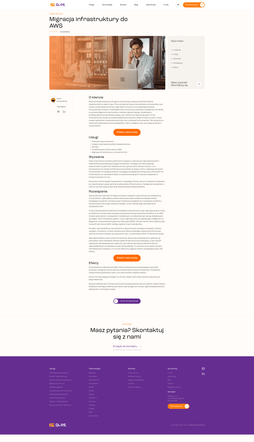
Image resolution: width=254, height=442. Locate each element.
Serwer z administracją (58, 376)
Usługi (91, 5)
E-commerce (65, 31)
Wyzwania (177, 59)
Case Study (151, 5)
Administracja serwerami (58, 373)
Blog (136, 5)
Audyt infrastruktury (57, 398)
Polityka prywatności (196, 425)
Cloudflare (93, 376)
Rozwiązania (177, 63)
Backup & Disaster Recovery (60, 405)
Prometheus (93, 383)
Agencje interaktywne (136, 380)
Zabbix (91, 394)
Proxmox (92, 401)
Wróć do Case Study (129, 301)
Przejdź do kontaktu (125, 346)
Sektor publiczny (134, 387)
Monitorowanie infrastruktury (60, 380)
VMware (92, 405)
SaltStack (92, 373)
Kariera (171, 383)
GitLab (91, 387)
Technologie (107, 5)
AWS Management (56, 387)
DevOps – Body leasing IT (58, 401)
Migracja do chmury (56, 383)
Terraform (93, 398)
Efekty (175, 67)
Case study (172, 376)
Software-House (134, 376)
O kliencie (177, 50)
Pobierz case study (127, 132)
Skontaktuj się (191, 5)
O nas (166, 5)
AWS (90, 412)
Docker (91, 391)
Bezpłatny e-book (174, 387)
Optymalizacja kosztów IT (58, 394)
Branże (123, 5)
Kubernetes (93, 416)
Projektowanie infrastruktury (60, 391)
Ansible (91, 409)
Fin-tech (131, 383)
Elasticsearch (94, 380)
